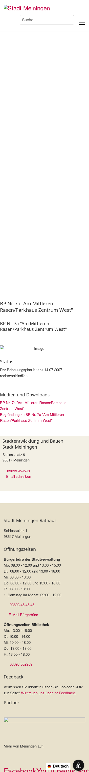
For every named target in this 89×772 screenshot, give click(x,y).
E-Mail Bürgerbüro (23, 614)
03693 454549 (18, 470)
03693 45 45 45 (22, 604)
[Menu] (82, 22)
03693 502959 (21, 664)
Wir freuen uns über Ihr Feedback (48, 692)
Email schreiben (18, 476)
